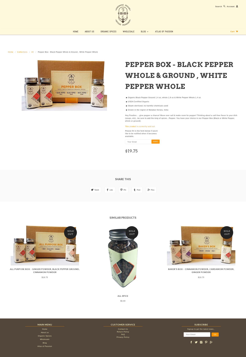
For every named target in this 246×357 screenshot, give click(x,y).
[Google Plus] (211, 342)
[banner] (123, 15)
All (32, 52)
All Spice (123, 296)
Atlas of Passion (164, 31)
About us (89, 31)
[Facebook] (191, 342)
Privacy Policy (123, 337)
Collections (22, 52)
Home (75, 31)
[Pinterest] (206, 342)
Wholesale (129, 31)
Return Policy (123, 332)
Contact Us (123, 329)
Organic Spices (108, 31)
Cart (232, 32)
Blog (144, 31)
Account (231, 7)
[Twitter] (196, 342)
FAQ (123, 335)
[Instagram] (201, 342)
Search (218, 7)
